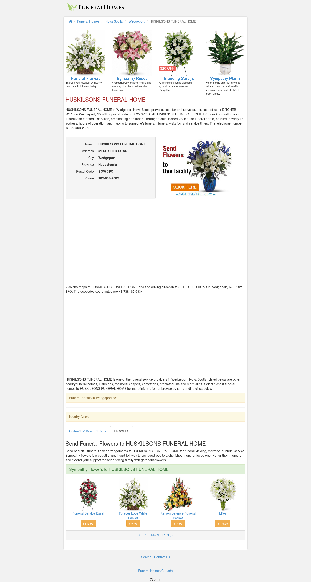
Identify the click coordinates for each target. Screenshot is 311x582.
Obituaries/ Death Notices (87, 431)
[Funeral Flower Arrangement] (178, 493)
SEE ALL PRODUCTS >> (155, 535)
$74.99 (178, 523)
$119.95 (223, 523)
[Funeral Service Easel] (88, 493)
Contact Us (162, 557)
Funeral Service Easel (88, 513)
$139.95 (88, 523)
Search (146, 557)
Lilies (223, 513)
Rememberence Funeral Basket (178, 515)
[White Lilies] (222, 493)
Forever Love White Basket (133, 515)
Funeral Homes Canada (155, 570)
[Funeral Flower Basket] (133, 493)
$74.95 (133, 523)
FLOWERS (121, 431)
